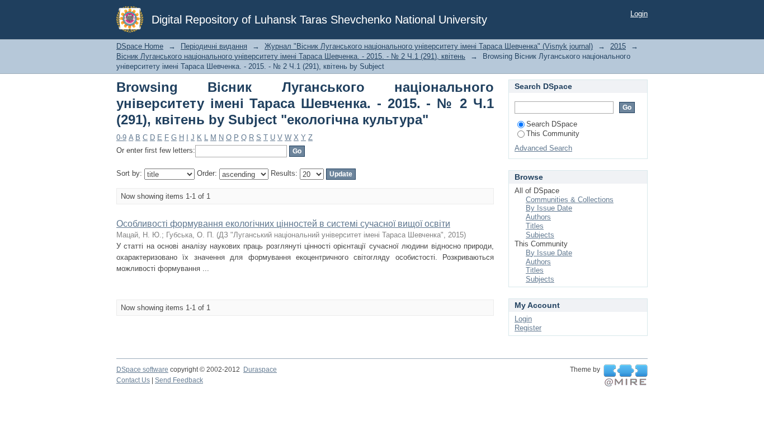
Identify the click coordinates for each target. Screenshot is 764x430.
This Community (552, 133)
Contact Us (133, 380)
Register (528, 328)
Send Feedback (179, 380)
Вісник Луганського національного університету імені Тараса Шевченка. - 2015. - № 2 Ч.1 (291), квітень (290, 56)
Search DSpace (551, 124)
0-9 (121, 137)
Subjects (540, 235)
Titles (535, 226)
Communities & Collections (570, 199)
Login (639, 14)
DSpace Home (139, 46)
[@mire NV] (625, 376)
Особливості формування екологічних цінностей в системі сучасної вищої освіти (283, 223)
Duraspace (260, 369)
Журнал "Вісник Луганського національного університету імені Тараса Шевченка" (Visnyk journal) (429, 46)
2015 (618, 46)
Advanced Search (543, 148)
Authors (538, 217)
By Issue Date (549, 208)
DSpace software (142, 369)
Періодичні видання (214, 46)
